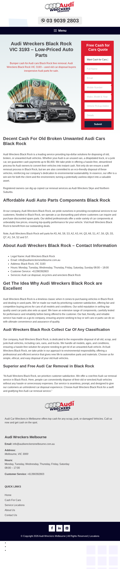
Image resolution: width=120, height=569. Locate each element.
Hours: (9, 460)
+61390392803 (40, 271)
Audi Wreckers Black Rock (40, 256)
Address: (10, 450)
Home (8, 495)
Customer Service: (16, 474)
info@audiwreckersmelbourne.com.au (39, 260)
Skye (91, 188)
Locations (94, 536)
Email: (8, 444)
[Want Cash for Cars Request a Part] (98, 59)
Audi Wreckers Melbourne (26, 437)
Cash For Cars (13, 500)
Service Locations (15, 505)
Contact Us (11, 515)
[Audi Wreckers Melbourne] (60, 7)
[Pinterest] (67, 528)
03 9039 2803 (62, 21)
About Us (10, 510)
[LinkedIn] (59, 528)
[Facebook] (52, 528)
